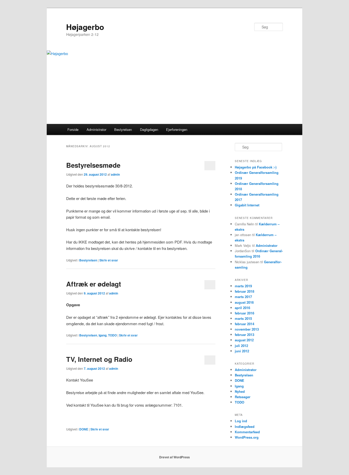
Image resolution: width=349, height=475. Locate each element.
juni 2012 (242, 351)
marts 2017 (243, 296)
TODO (112, 335)
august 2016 (244, 302)
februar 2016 (244, 313)
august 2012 (244, 339)
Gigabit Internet (247, 205)
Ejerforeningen (176, 129)
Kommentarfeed (247, 431)
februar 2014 (244, 323)
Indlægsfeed (244, 426)
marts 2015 (243, 318)
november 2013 (247, 329)
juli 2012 (241, 345)
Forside (72, 129)
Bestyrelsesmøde (93, 165)
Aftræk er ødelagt (93, 284)
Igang (103, 335)
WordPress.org (247, 437)
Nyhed (240, 391)
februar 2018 (244, 291)
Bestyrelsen (123, 129)
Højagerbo (85, 26)
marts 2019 (243, 285)
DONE (83, 429)
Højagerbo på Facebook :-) (255, 167)
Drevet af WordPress (174, 457)
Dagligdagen (149, 129)
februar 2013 (244, 334)
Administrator (96, 129)
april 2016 (242, 307)
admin (115, 174)
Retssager (242, 396)
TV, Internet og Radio (99, 359)
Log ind (241, 420)
